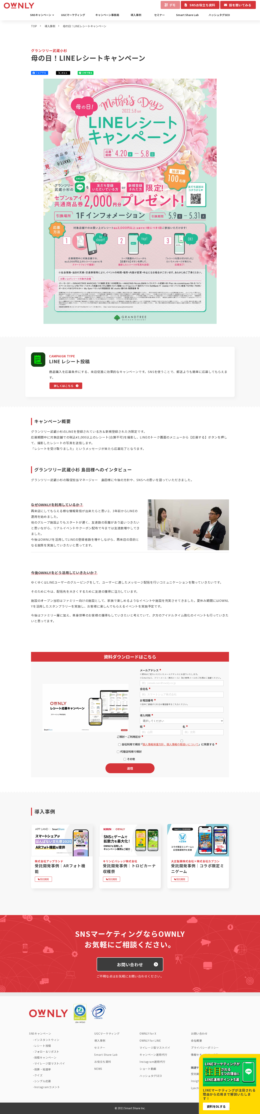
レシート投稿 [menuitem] (42, 1046)
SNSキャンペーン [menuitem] (40, 15)
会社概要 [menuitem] (196, 1040)
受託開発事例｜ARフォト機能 (60, 868)
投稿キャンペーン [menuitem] (45, 1057)
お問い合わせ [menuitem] (199, 1033)
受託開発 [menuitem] (196, 1074)
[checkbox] (129, 751)
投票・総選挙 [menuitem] (42, 1069)
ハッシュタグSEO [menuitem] (219, 15)
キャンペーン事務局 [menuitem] (107, 15)
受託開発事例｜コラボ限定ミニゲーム (197, 868)
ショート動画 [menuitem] (148, 1069)
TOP (34, 26)
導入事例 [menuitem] (136, 15)
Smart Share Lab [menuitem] (187, 15)
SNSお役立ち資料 (202, 5)
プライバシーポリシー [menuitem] (205, 1047)
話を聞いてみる (240, 5)
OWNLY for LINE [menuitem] (150, 1040)
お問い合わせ (130, 964)
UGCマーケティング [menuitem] (73, 15)
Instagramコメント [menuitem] (47, 1087)
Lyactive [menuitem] (196, 1088)
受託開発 (44, 879)
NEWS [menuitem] (98, 1069)
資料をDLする (216, 1106)
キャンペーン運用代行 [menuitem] (153, 1055)
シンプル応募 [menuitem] (42, 1081)
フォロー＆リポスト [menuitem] (46, 1051)
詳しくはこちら (63, 386)
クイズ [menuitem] (38, 1075)
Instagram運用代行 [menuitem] (152, 1062)
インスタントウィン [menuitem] (46, 1040)
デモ (172, 5)
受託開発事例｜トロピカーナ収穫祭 (129, 868)
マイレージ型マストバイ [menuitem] (49, 1063)
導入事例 (50, 26)
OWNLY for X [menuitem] (148, 1033)
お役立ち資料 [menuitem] (102, 1062)
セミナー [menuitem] (159, 15)
